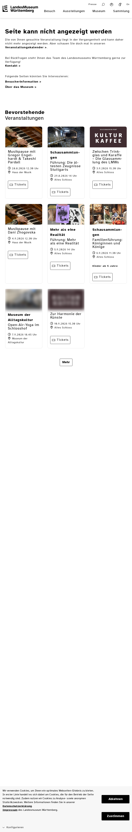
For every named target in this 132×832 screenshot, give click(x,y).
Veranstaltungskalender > (26, 47)
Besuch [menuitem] (49, 11)
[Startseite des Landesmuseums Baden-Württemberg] (20, 13)
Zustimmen (115, 816)
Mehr (66, 362)
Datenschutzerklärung (17, 806)
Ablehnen (115, 799)
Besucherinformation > (23, 81)
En (128, 4)
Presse (93, 4)
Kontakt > (13, 65)
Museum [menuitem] (98, 11)
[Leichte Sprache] (111, 4)
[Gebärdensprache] (120, 4)
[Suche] (103, 4)
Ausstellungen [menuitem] (74, 11)
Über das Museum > (21, 87)
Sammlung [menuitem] (121, 11)
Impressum (10, 810)
